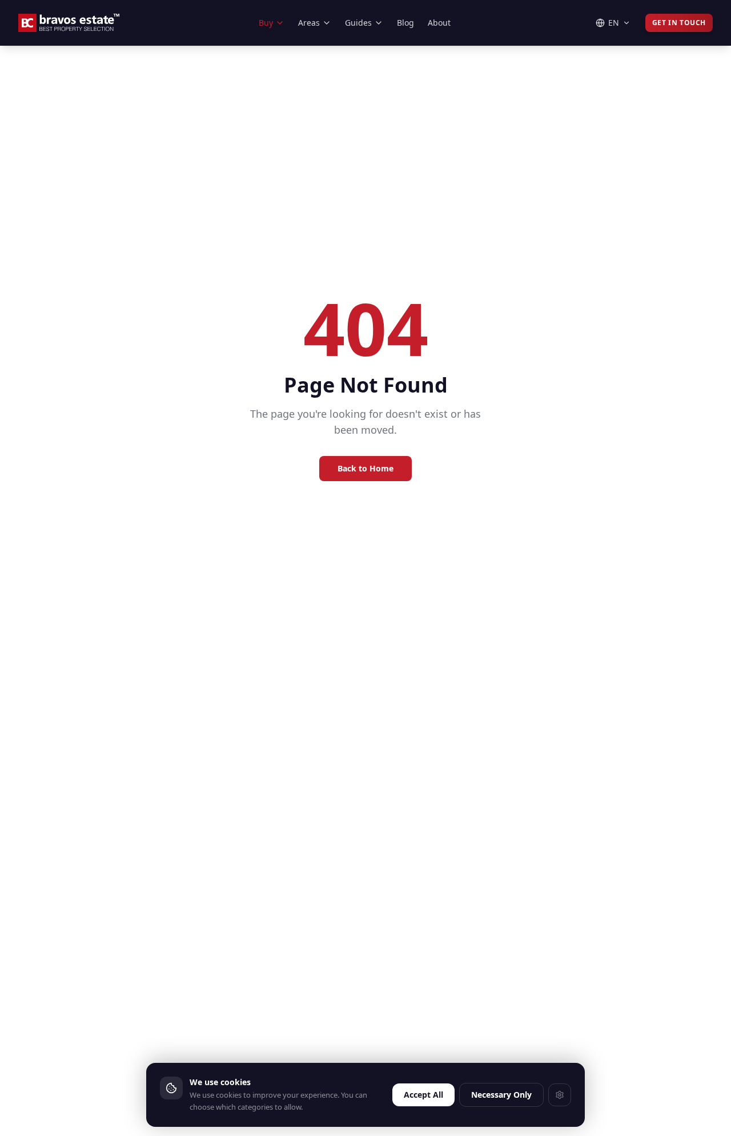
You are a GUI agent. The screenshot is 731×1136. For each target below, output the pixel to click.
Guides (358, 22)
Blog (405, 22)
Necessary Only (501, 1094)
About (439, 22)
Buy (266, 22)
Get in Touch (679, 22)
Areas (309, 22)
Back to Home (365, 468)
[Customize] (559, 1094)
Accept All (423, 1094)
